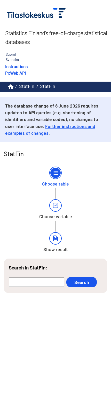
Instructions (16, 66)
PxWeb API (15, 72)
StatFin (26, 86)
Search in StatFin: (28, 267)
